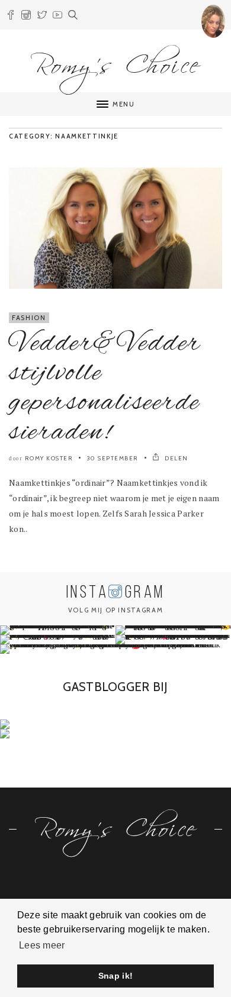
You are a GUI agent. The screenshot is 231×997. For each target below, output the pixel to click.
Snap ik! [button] (115, 975)
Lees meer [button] (42, 945)
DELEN (175, 458)
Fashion (29, 318)
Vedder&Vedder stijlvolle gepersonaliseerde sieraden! (105, 388)
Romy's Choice (115, 60)
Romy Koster (49, 458)
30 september (113, 458)
